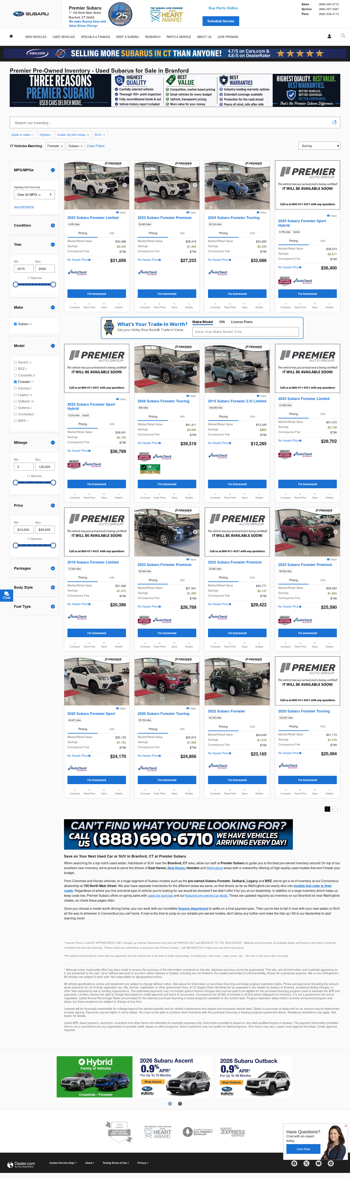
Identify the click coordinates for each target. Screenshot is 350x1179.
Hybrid (45, 134)
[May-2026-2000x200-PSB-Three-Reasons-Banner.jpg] (175, 90)
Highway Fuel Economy (27, 187)
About (88, 1163)
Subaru (74, 145)
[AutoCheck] (77, 273)
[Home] (31, 14)
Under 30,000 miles (73, 134)
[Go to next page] (337, 809)
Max (38, 261)
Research (152, 37)
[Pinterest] (332, 1164)
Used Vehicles (63, 37)
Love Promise (228, 37)
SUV (100, 134)
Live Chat (303, 1149)
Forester (53, 145)
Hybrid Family (94, 1077)
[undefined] (178, 834)
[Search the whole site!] (343, 35)
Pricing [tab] (82, 233)
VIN (222, 322)
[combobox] (34, 194)
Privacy (142, 1163)
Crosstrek (174, 1077)
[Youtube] (320, 1164)
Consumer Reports (254, 1077)
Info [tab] (112, 233)
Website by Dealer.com (21, 1165)
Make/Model (202, 322)
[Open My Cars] (328, 36)
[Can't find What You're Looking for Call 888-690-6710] (178, 834)
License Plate (242, 322)
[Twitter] (307, 1164)
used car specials (160, 895)
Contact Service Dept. (62, 1163)
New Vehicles (35, 37)
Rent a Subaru (127, 37)
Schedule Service (220, 21)
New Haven (176, 867)
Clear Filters (96, 145)
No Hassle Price (77, 260)
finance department (193, 908)
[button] (96, 224)
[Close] (346, 1126)
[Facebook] (295, 1164)
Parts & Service (178, 37)
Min (16, 261)
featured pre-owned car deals (206, 895)
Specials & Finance (95, 37)
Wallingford (215, 867)
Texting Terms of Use (115, 1163)
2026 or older (22, 134)
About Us (204, 37)
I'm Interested (97, 294)
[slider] (15, 284)
